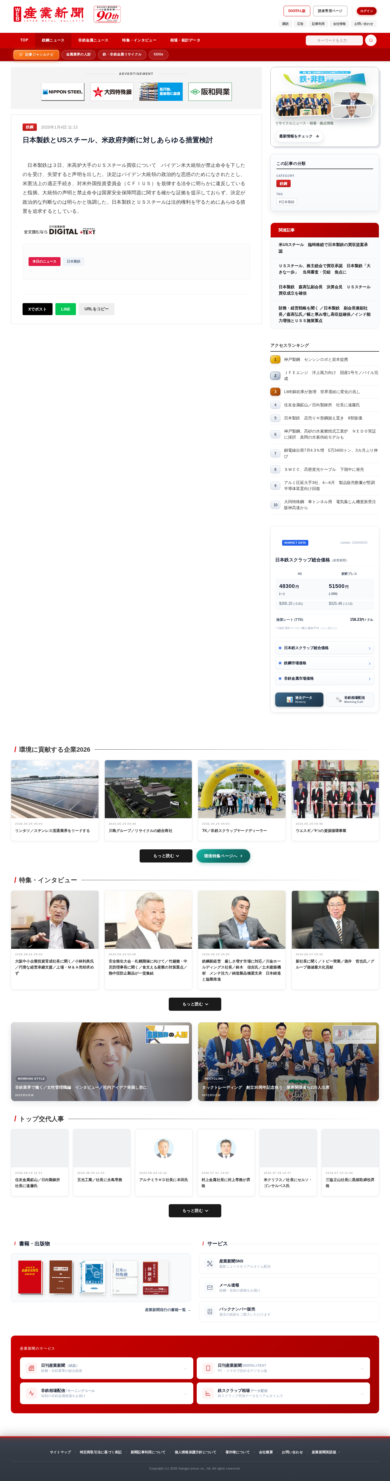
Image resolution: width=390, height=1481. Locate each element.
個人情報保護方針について (196, 1452)
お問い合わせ (363, 23)
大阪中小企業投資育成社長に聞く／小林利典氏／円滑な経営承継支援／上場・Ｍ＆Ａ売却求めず (54, 967)
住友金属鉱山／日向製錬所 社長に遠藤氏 (322, 405)
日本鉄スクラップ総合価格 (306, 648)
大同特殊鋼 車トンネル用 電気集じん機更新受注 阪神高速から (331, 504)
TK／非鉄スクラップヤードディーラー (234, 830)
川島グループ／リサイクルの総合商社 (140, 830)
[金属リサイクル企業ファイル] (92, 1277)
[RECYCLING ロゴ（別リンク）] (354, 1034)
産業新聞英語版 (324, 1452)
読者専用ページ (330, 11)
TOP (24, 40)
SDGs (158, 54)
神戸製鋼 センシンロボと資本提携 (316, 359)
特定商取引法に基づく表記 (101, 1452)
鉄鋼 (283, 183)
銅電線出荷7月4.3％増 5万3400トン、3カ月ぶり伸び (331, 453)
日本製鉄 (74, 261)
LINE (65, 309)
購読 (285, 23)
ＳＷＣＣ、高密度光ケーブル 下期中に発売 (324, 469)
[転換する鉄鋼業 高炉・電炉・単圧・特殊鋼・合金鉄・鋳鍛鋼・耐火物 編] (61, 1277)
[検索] (371, 40)
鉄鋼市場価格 (295, 663)
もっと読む (163, 855)
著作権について (238, 1452)
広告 (300, 23)
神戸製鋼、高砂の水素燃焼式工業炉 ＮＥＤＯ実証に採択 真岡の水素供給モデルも (330, 434)
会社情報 (339, 23)
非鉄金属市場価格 (299, 678)
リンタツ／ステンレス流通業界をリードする (52, 830)
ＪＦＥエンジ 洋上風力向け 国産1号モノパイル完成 (331, 375)
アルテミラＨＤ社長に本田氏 (163, 1180)
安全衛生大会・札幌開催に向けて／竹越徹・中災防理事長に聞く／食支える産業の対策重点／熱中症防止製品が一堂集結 (148, 967)
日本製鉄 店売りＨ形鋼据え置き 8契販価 (323, 418)
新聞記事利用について (148, 1452)
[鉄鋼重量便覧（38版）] (30, 1277)
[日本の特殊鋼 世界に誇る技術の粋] (124, 1277)
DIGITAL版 (296, 11)
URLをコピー (97, 309)
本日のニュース (45, 261)
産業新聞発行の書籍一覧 (165, 1310)
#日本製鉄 (287, 201)
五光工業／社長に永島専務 (99, 1180)
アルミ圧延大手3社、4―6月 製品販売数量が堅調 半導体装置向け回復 (331, 485)
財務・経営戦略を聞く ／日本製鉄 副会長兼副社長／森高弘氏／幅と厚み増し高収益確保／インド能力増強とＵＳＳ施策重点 (325, 314)
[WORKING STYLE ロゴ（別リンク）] (167, 1034)
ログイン (366, 11)
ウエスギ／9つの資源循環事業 (321, 830)
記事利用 (318, 23)
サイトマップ (60, 1452)
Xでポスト (37, 309)
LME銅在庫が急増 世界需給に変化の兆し (322, 391)
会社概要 (266, 1452)
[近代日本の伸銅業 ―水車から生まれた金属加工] (155, 1277)
